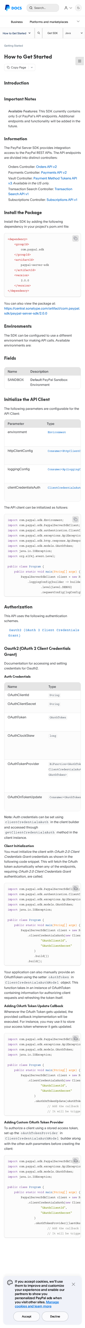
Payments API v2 (54, 172)
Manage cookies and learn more (37, 1304)
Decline (55, 1316)
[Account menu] (68, 8)
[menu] (74, 33)
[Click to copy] (75, 238)
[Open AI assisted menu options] (31, 67)
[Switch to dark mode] (78, 8)
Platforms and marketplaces (49, 22)
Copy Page (18, 67)
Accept (26, 1316)
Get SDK (52, 33)
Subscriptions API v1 (62, 200)
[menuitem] (74, 33)
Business (17, 22)
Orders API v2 (46, 167)
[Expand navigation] (78, 22)
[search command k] (38, 33)
